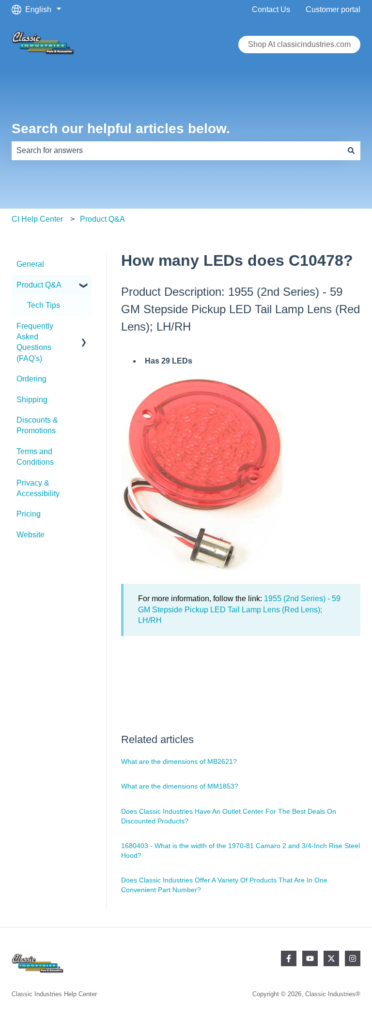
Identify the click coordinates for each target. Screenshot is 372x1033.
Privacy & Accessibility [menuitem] (38, 488)
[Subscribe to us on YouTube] (310, 958)
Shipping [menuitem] (31, 399)
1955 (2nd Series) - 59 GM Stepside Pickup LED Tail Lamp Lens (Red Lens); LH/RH (239, 609)
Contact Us (271, 9)
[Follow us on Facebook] (288, 958)
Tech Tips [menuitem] (43, 305)
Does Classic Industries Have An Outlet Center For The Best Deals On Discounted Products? (228, 816)
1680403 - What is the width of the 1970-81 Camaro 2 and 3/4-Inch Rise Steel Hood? (240, 850)
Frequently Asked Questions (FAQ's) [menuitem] (34, 342)
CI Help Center (37, 219)
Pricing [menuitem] (28, 514)
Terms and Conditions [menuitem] (35, 456)
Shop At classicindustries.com (299, 44)
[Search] (351, 150)
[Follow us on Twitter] (331, 958)
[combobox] (177, 150)
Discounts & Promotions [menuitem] (37, 425)
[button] (84, 286)
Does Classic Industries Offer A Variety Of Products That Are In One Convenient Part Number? (224, 885)
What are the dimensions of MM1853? (179, 786)
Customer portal (333, 9)
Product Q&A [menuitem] (39, 285)
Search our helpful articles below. (121, 128)
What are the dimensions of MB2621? (179, 761)
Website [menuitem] (30, 535)
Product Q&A (102, 219)
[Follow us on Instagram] (352, 958)
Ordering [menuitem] (31, 379)
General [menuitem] (30, 264)
